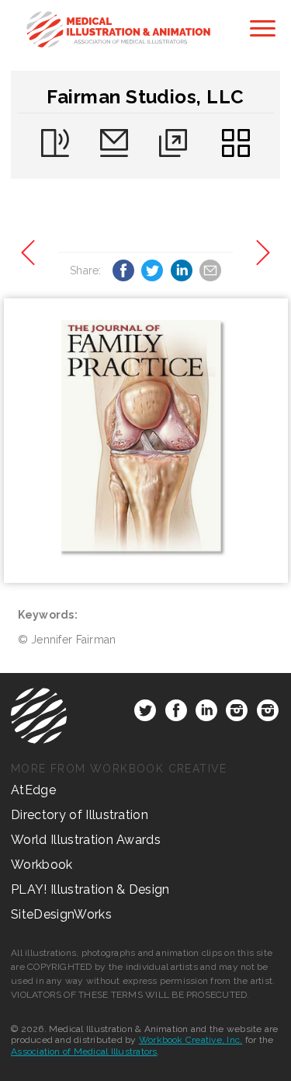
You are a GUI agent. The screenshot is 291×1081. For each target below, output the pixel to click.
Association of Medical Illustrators (84, 1051)
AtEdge (33, 790)
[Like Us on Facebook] (176, 713)
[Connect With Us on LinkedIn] (206, 713)
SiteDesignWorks (61, 914)
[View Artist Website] (146, 440)
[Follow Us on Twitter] (145, 713)
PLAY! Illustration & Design (90, 889)
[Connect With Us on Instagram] (237, 713)
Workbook (42, 864)
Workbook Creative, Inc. (191, 1039)
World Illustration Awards (86, 839)
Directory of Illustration (79, 814)
